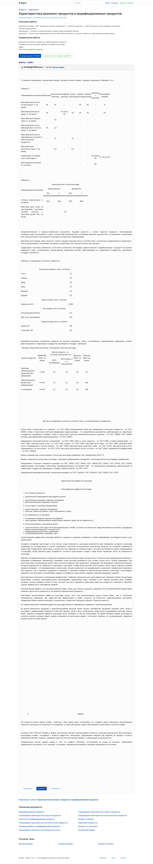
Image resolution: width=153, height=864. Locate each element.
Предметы (22, 9)
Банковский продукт (86, 830)
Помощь (114, 3)
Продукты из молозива (87, 826)
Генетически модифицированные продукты (37, 819)
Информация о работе (58, 800)
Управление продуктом (87, 823)
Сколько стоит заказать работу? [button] (57, 56)
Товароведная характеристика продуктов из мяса (39, 830)
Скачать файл (58, 67)
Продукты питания (86, 819)
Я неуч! (32, 858)
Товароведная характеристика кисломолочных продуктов (43, 823)
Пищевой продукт (65, 844)
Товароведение (33, 9)
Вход (107, 3)
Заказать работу (126, 3)
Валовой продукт (26, 844)
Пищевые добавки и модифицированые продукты (39, 826)
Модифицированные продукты (31, 812)
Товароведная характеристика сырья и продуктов (40, 815)
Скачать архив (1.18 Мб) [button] (30, 56)
